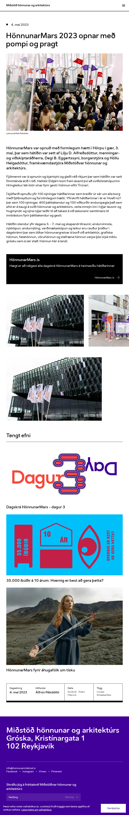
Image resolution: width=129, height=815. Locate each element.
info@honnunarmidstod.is (21, 768)
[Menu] (123, 5)
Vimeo (42, 771)
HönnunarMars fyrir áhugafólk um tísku (40, 670)
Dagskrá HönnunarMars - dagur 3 (35, 507)
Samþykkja (113, 808)
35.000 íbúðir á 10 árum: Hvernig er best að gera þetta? (55, 580)
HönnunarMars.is (104, 277)
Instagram (28, 771)
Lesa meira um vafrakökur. (36, 809)
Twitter (81, 692)
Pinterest (72, 695)
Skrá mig (69, 797)
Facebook (72, 692)
